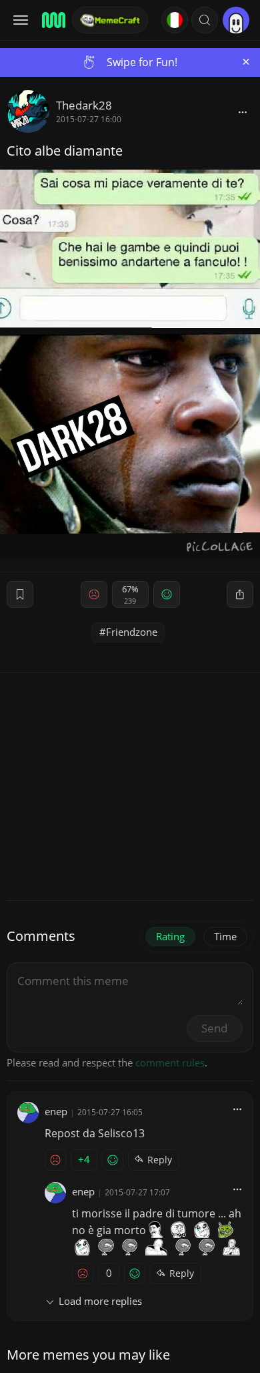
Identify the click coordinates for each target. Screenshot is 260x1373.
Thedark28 (84, 105)
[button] (204, 20)
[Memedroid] (52, 20)
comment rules (170, 1062)
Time (225, 936)
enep (56, 1111)
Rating (170, 936)
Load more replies (100, 1301)
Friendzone (131, 631)
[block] (242, 111)
